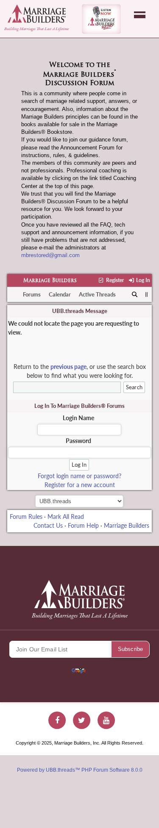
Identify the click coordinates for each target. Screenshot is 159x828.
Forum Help (83, 525)
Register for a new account (80, 484)
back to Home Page (37, 13)
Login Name (78, 417)
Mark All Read (65, 516)
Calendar (60, 294)
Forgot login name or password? (79, 475)
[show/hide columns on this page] (146, 294)
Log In (142, 280)
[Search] (135, 295)
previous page (68, 366)
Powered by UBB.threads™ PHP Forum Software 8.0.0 (79, 770)
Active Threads (97, 294)
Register (114, 280)
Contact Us (48, 525)
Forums (32, 294)
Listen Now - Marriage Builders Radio (101, 19)
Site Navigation (139, 14)
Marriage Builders (50, 280)
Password (78, 440)
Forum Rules (26, 516)
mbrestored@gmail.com (50, 255)
